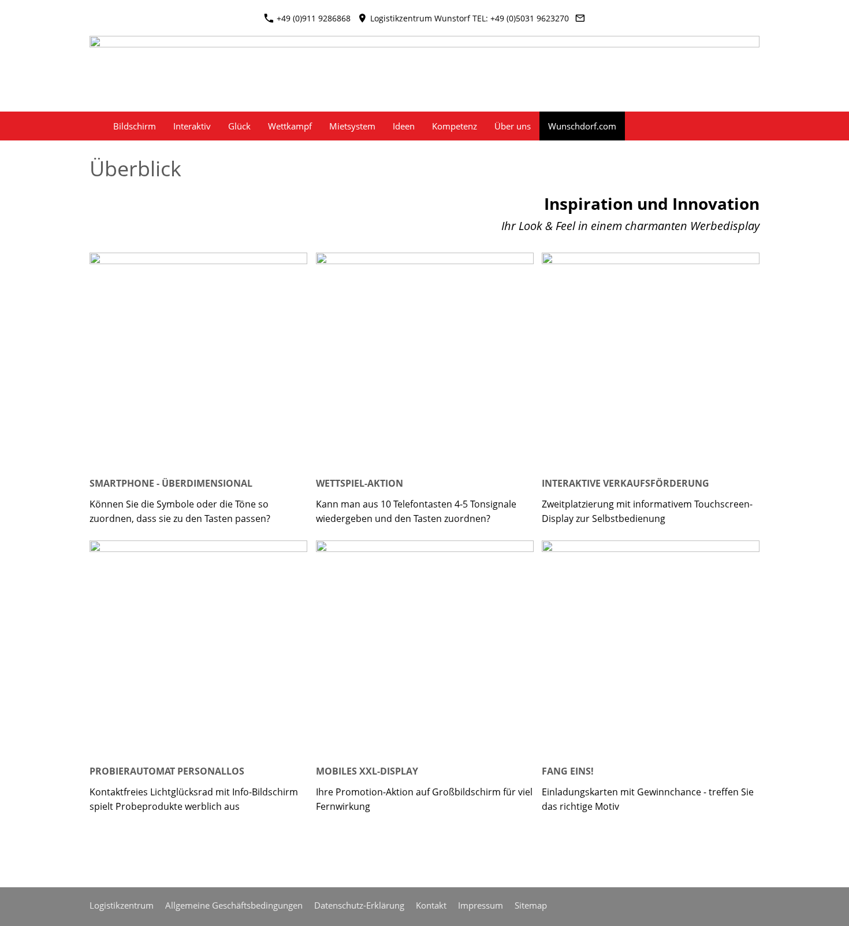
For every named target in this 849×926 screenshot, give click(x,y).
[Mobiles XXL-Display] (425, 649)
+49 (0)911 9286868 (312, 18)
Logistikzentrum (122, 905)
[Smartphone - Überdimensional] (198, 362)
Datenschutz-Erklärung (359, 905)
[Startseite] (91, 126)
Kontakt (431, 905)
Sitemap (531, 905)
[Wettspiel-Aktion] (425, 362)
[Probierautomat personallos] (198, 649)
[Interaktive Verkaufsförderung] (650, 362)
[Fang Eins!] (650, 649)
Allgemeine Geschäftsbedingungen (234, 905)
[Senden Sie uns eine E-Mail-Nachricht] (580, 18)
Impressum (480, 905)
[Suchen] (757, 126)
